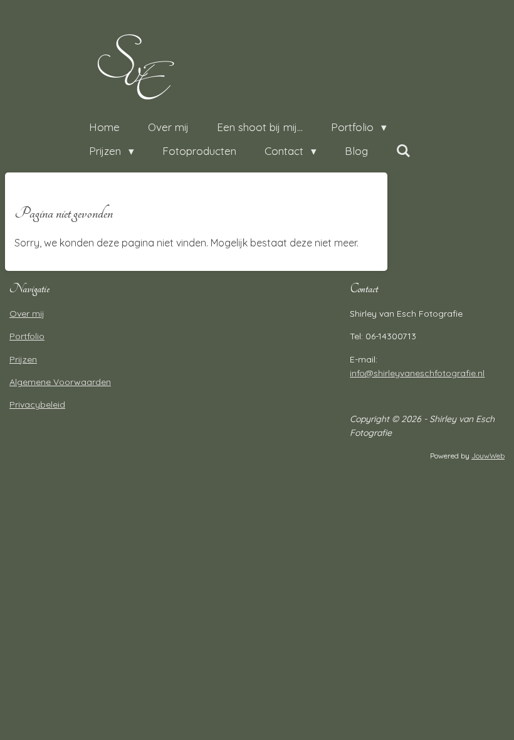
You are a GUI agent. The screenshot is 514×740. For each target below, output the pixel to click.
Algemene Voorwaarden (60, 382)
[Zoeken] (404, 151)
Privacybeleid (37, 404)
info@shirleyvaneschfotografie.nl (417, 373)
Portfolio (27, 336)
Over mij (27, 313)
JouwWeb (488, 455)
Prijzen (23, 359)
